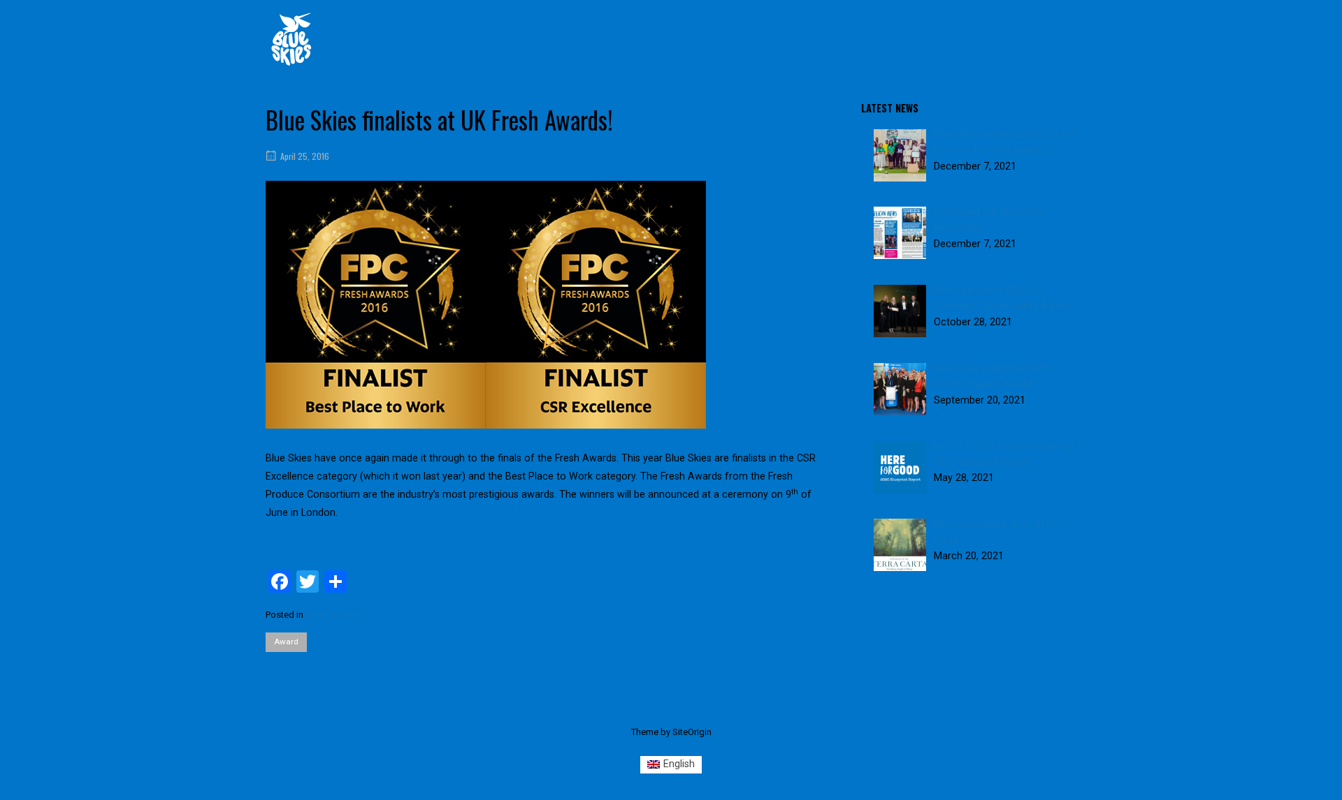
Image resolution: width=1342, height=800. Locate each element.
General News (333, 614)
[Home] (291, 39)
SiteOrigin (692, 732)
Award (286, 641)
